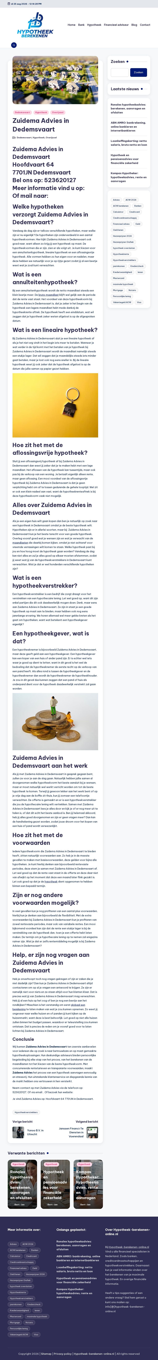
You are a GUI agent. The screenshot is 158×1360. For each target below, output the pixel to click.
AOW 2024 (131, 200)
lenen (140, 272)
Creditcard (134, 212)
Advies (116, 200)
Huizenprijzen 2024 (122, 236)
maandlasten (20, 542)
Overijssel (57, 112)
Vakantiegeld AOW (122, 302)
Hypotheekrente (121, 254)
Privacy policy (63, 1354)
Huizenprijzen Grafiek (123, 242)
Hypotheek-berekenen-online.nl (129, 1247)
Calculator (118, 212)
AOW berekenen (121, 206)
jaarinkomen (119, 266)
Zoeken (118, 61)
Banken (137, 206)
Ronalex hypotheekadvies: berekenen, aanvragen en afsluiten (128, 108)
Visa (139, 302)
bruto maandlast (49, 294)
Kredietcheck (137, 266)
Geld (137, 224)
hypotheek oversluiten (124, 248)
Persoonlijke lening (122, 296)
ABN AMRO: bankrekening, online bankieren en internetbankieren (128, 126)
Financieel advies (121, 224)
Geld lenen (118, 230)
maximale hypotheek (123, 284)
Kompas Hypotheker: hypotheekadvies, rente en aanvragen (129, 177)
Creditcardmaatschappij (125, 218)
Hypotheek (41, 112)
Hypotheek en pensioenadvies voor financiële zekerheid (125, 159)
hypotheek (51, 881)
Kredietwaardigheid (122, 272)
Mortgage (118, 290)
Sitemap (46, 1354)
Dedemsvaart (22, 112)
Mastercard (118, 278)
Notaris (132, 290)
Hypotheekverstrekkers (26, 1112)
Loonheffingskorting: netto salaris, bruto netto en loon (129, 143)
